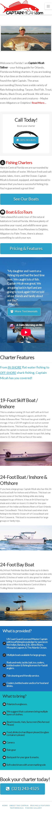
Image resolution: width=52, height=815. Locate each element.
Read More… (39, 102)
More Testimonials (26, 311)
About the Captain (19, 805)
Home (5, 805)
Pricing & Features (26, 248)
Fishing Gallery (33, 808)
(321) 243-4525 (28, 140)
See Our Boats (26, 198)
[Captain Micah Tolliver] (21, 7)
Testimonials (17, 808)
